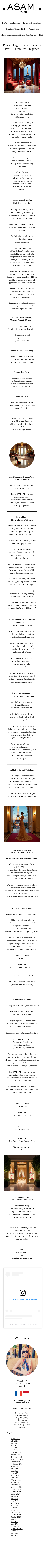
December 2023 (16, 1512)
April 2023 (15, 1524)
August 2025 (15, 1466)
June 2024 (14, 1499)
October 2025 (16, 1462)
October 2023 (16, 1517)
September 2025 (17, 1464)
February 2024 (16, 1508)
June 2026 (14, 1443)
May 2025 (14, 1473)
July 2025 (14, 1468)
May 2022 (14, 1535)
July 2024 (14, 1496)
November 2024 (17, 1487)
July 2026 (14, 1441)
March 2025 (15, 1478)
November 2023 (17, 1515)
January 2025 (15, 1482)
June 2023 (14, 1519)
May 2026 (14, 1445)
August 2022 (15, 1531)
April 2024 (15, 1503)
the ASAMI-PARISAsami (22, 1384)
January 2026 (15, 1455)
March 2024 (15, 1505)
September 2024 (17, 1492)
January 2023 (15, 1526)
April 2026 (15, 1448)
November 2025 (17, 1459)
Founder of (22, 1381)
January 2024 (15, 1510)
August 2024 (15, 1494)
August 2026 (15, 1439)
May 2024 (14, 1501)
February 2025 (16, 1480)
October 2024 (16, 1489)
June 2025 (14, 1471)
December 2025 (16, 1457)
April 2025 (15, 1475)
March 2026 (15, 1450)
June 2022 (14, 1533)
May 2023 (14, 1522)
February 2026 (16, 1452)
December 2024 (16, 1485)
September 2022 (17, 1529)
